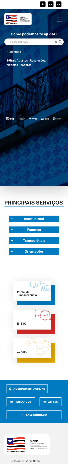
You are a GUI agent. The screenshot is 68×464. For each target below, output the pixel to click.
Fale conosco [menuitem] (36, 414)
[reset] (56, 42)
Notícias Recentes (19, 65)
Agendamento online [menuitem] (29, 388)
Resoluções (37, 60)
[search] (60, 42)
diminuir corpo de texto (58, 4)
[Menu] (59, 19)
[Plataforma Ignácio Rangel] (22, 118)
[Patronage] (10, 118)
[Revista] (33, 118)
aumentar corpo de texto (50, 4)
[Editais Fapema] (45, 118)
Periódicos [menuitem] (22, 401)
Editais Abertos (17, 60)
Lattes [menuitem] (52, 401)
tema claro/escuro (43, 4)
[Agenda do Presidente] (56, 118)
